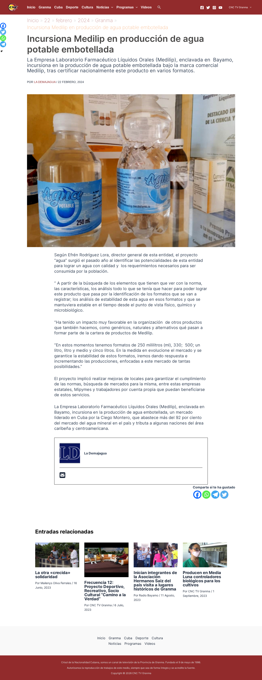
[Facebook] (202, 7)
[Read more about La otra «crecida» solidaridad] (57, 555)
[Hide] (1, 51)
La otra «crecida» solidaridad (52, 574)
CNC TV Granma (238, 7)
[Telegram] (215, 494)
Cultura (87, 7)
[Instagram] (214, 7)
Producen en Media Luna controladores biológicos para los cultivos (202, 578)
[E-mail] (62, 476)
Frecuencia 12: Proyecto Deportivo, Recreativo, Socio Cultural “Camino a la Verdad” (105, 590)
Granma (45, 7)
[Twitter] (208, 7)
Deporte (72, 7)
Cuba (58, 7)
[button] (159, 7)
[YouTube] (220, 7)
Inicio (31, 7)
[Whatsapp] (206, 494)
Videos (146, 7)
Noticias (102, 7)
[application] (111, 7)
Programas (125, 7)
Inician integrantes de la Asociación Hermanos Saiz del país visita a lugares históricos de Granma (155, 580)
